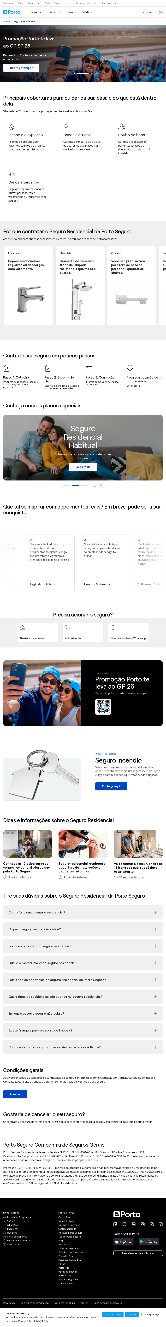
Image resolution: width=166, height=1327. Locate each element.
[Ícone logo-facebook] (115, 1224)
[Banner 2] (75, 485)
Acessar (15, 1094)
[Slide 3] (86, 73)
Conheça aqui (111, 786)
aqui (63, 1122)
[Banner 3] (85, 485)
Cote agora (17, 62)
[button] (150, 1314)
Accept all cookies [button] (112, 1314)
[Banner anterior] (94, 485)
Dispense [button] (132, 1314)
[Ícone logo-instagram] (124, 1224)
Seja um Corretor (109, 3)
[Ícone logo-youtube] (143, 1224)
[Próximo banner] (100, 485)
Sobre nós (8, 3)
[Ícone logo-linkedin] (134, 1224)
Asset (68, 3)
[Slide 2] (78, 73)
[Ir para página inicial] (11, 12)
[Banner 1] (66, 485)
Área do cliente (150, 12)
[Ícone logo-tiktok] (161, 1224)
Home (6, 21)
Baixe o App (34, 3)
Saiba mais (78, 467)
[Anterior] (4, 53)
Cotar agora (133, 385)
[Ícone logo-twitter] (152, 1224)
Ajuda (20, 3)
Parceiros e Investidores (138, 1253)
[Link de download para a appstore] (123, 1241)
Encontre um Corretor (86, 3)
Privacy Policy (41, 1320)
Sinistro (57, 3)
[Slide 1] (74, 73)
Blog (47, 3)
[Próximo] (161, 53)
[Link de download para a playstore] (149, 1241)
